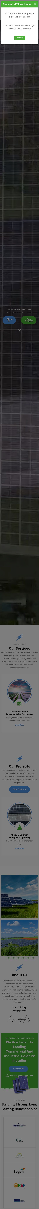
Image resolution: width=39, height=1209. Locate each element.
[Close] (35, 4)
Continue (19, 38)
